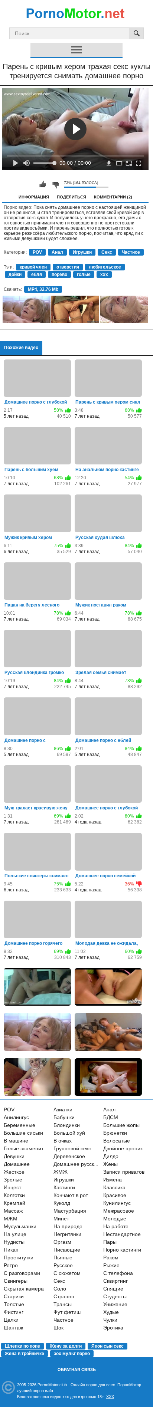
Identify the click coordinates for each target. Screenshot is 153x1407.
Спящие (113, 1289)
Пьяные (62, 1257)
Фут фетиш (67, 1312)
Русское (63, 1265)
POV (37, 252)
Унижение (115, 1304)
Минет (61, 1219)
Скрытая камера (24, 1289)
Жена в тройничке (24, 1353)
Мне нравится (42, 184)
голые (84, 274)
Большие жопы (121, 1125)
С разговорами (22, 1273)
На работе (115, 1226)
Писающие (66, 1250)
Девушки (14, 1156)
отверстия (67, 267)
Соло (59, 1289)
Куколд (61, 1203)
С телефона (118, 1273)
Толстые (14, 1304)
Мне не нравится (55, 184)
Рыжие (111, 1265)
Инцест (12, 1187)
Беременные (19, 1125)
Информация (34, 197)
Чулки (110, 1320)
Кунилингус (117, 1203)
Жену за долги (66, 1346)
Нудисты (14, 1242)
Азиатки (62, 1109)
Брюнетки (115, 1133)
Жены (110, 1164)
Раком (110, 1257)
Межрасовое (118, 1211)
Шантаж (13, 1328)
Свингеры (15, 1281)
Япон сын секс (107, 1346)
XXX (110, 1396)
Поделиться (71, 197)
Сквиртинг (115, 1281)
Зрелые (13, 1180)
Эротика (113, 1328)
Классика (114, 1187)
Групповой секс (72, 1148)
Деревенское (69, 1156)
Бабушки (64, 1117)
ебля (36, 274)
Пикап (11, 1250)
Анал (57, 252)
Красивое (114, 1195)
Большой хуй (69, 1133)
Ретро (11, 1265)
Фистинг (13, 1312)
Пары (110, 1242)
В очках (62, 1141)
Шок (58, 1328)
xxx (104, 274)
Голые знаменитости (29, 1148)
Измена (112, 1180)
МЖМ (10, 1219)
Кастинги (64, 1187)
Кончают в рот (70, 1195)
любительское (105, 267)
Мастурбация (69, 1211)
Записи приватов (123, 1172)
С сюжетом (67, 1273)
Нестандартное (122, 1234)
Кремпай (14, 1203)
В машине (16, 1141)
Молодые (114, 1219)
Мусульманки (20, 1226)
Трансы (62, 1304)
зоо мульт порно (72, 1353)
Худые (111, 1312)
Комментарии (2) (113, 197)
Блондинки (66, 1125)
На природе (67, 1226)
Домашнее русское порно (84, 1164)
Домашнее (17, 1164)
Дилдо (110, 1156)
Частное (131, 252)
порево (59, 274)
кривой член (33, 267)
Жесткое (14, 1172)
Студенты (115, 1296)
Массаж (13, 1211)
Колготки (14, 1195)
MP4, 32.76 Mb (43, 289)
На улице (15, 1234)
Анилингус (16, 1117)
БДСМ (110, 1117)
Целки (11, 1320)
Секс (106, 252)
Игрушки (82, 252)
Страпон (63, 1296)
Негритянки (67, 1234)
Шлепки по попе (22, 1346)
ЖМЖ (60, 1172)
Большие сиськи (23, 1133)
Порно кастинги (122, 1250)
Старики (14, 1296)
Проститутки (18, 1257)
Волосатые (116, 1141)
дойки (15, 274)
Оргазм (62, 1242)
